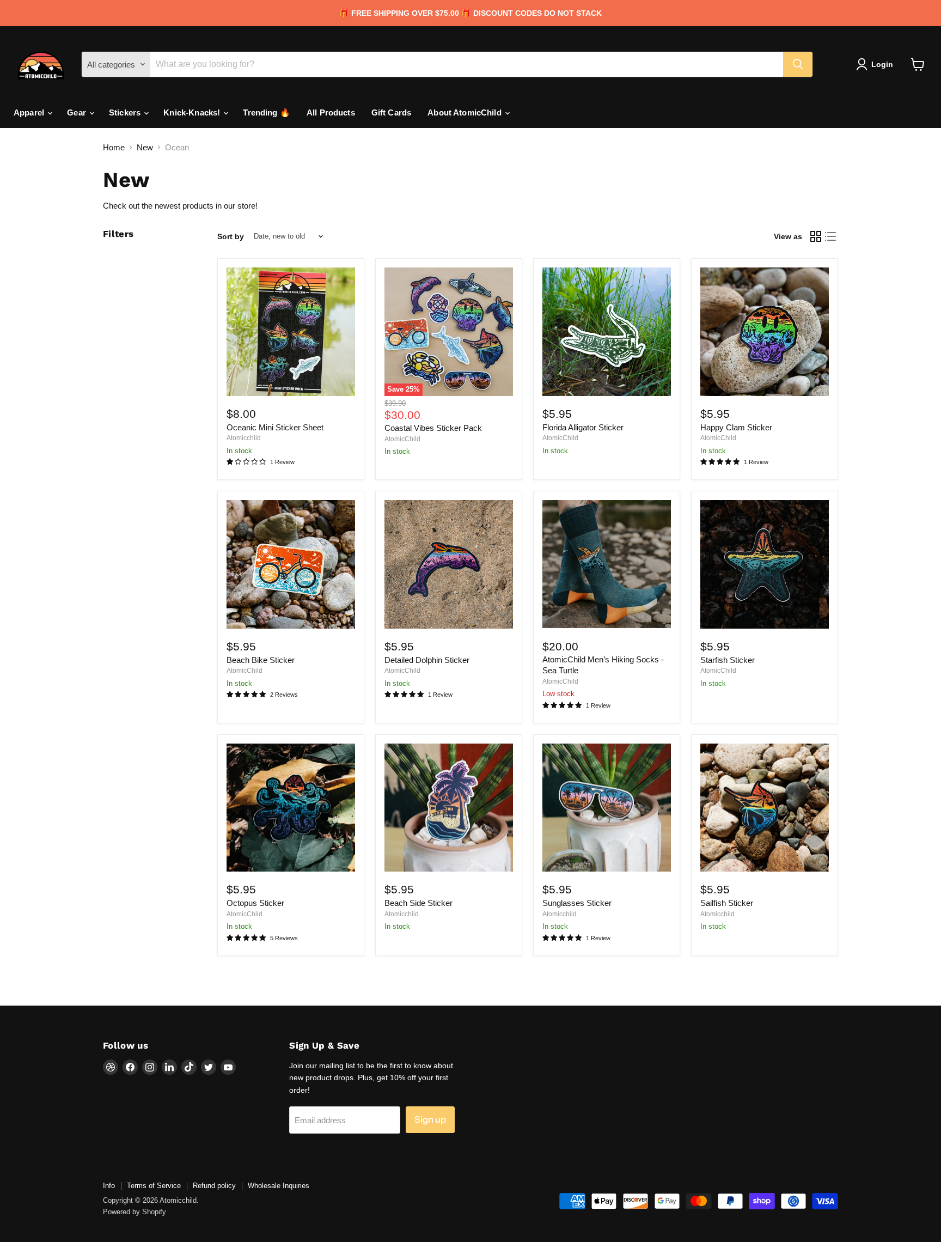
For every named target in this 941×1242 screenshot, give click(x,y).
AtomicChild (402, 439)
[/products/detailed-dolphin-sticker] (448, 564)
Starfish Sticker (727, 660)
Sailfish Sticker (726, 903)
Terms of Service (154, 1186)
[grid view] (815, 236)
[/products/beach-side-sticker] (448, 808)
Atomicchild (244, 438)
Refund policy (214, 1186)
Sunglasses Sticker (577, 903)
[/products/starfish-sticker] (764, 564)
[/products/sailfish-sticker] (764, 808)
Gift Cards (391, 112)
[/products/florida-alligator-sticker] (606, 331)
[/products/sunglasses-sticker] (606, 808)
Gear (77, 112)
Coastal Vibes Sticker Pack (433, 428)
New (145, 147)
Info (109, 1186)
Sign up (430, 1119)
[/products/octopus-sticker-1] (291, 808)
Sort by (230, 236)
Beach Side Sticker (418, 903)
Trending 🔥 (266, 112)
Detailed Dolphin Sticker (426, 660)
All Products (331, 112)
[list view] (831, 236)
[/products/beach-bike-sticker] (291, 564)
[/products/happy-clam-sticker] (764, 331)
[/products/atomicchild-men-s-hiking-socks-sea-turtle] (606, 564)
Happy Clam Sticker (736, 427)
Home (114, 147)
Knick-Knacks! (192, 112)
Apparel (30, 112)
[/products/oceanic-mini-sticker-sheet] (291, 331)
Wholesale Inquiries (278, 1186)
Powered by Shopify (134, 1212)
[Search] (797, 64)
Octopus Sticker (255, 903)
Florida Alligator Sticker (583, 427)
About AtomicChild (465, 112)
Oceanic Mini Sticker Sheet (275, 427)
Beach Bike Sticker (261, 660)
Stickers (126, 112)
